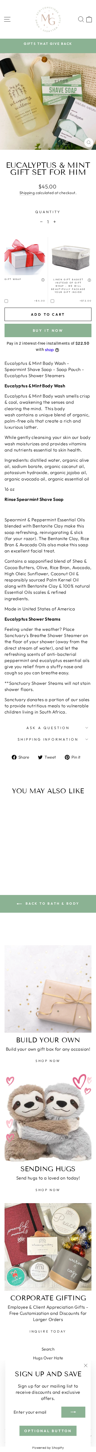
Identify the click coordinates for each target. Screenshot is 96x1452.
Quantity (48, 212)
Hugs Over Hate (48, 1357)
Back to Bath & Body (51, 903)
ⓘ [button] (43, 280)
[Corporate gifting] (48, 1247)
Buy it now (48, 330)
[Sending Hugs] (48, 1118)
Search (48, 1349)
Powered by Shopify (48, 1447)
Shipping (27, 192)
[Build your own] (48, 989)
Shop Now (48, 1061)
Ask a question (48, 728)
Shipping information (48, 739)
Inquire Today (48, 1331)
